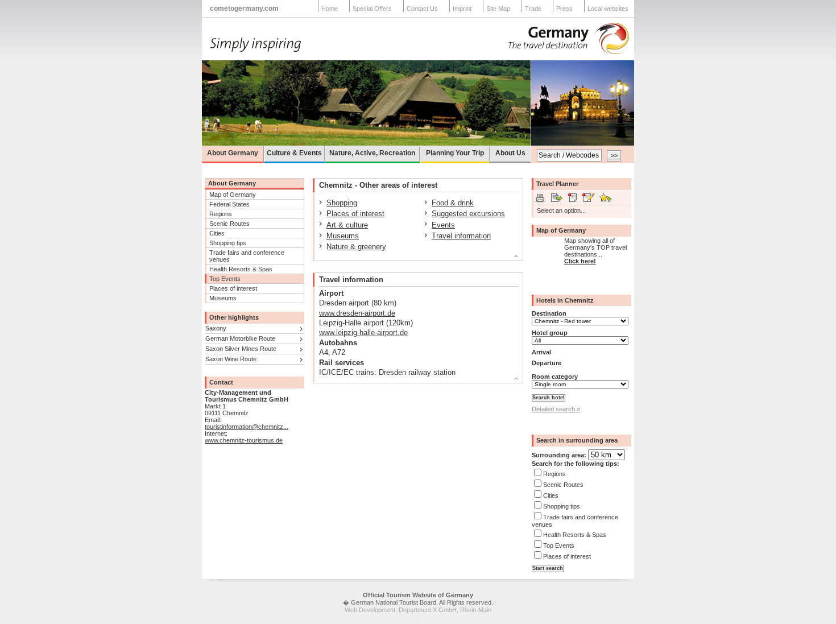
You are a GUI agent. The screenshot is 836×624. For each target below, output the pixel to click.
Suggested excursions (468, 213)
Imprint (462, 8)
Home (329, 8)
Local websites (607, 8)
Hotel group (550, 332)
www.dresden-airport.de (357, 313)
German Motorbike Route (240, 338)
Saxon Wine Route (230, 359)
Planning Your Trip (455, 153)
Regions (220, 213)
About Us (510, 153)
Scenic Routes (229, 223)
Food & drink (453, 203)
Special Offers (372, 8)
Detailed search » (556, 409)
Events (443, 225)
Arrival (541, 352)
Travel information (461, 236)
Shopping (341, 203)
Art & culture (347, 225)
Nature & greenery (356, 246)
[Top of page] (413, 258)
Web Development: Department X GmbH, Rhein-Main (418, 609)
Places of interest (233, 288)
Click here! (580, 261)
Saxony (215, 328)
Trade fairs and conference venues (246, 256)
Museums (223, 298)
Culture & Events (294, 153)
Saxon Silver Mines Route (240, 348)
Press (564, 8)
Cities (217, 233)
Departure (546, 362)
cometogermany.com (244, 9)
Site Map (498, 8)
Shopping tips (227, 242)
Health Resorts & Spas (240, 269)
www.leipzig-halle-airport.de (363, 332)
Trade (533, 8)
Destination (549, 313)
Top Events (225, 278)
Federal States (229, 204)
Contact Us (422, 8)
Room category (555, 376)
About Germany (232, 153)
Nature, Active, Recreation (372, 153)
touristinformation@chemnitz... (246, 426)
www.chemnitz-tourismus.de (244, 440)
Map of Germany (232, 194)
